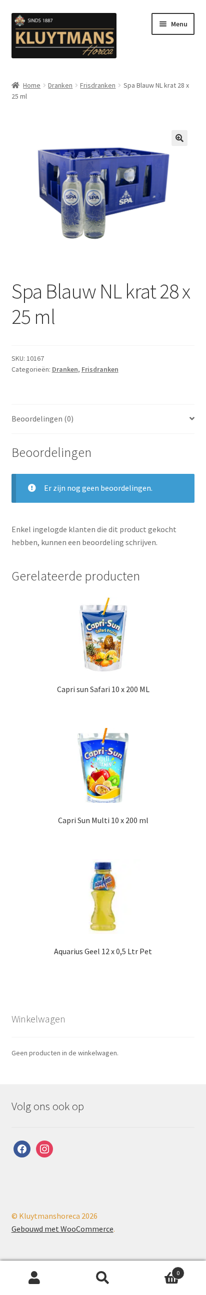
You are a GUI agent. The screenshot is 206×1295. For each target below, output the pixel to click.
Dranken (60, 85)
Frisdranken (98, 85)
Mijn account (34, 1278)
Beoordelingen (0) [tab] (43, 419)
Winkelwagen (159, 1269)
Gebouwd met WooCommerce (63, 1229)
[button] (180, 138)
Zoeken (102, 1278)
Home (31, 85)
